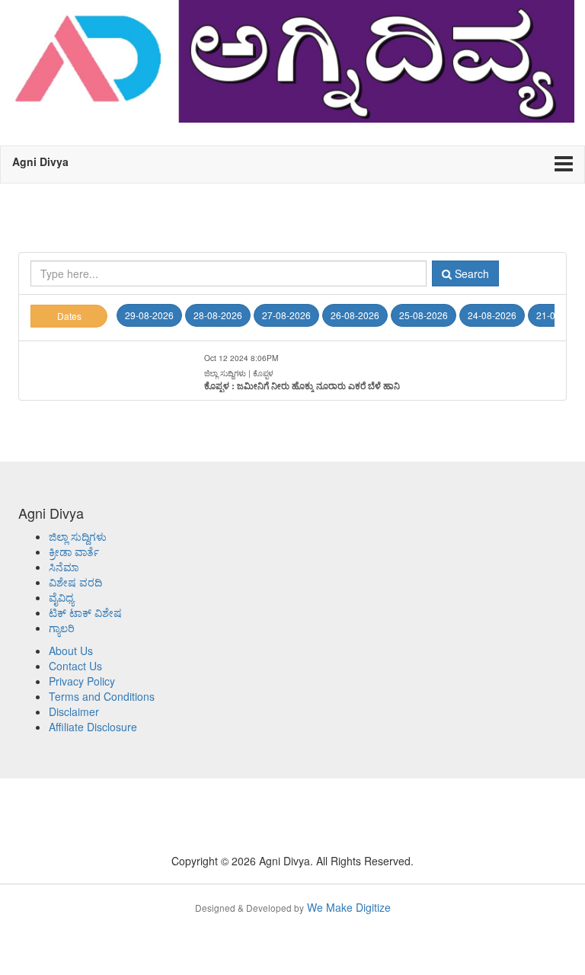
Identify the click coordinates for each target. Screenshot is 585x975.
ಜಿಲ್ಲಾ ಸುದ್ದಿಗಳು (78, 536)
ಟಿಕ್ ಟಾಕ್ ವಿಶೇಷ (85, 612)
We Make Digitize (293, 907)
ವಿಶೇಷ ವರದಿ (75, 582)
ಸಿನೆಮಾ (63, 566)
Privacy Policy (82, 681)
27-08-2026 (286, 314)
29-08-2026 (149, 314)
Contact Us (75, 665)
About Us (71, 650)
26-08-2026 (355, 314)
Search (470, 273)
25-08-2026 (423, 314)
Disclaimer (74, 711)
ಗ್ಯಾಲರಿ (62, 627)
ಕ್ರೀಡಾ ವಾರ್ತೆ (74, 551)
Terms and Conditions (102, 696)
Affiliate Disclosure (93, 726)
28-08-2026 (217, 314)
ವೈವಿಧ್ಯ (61, 597)
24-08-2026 (492, 314)
